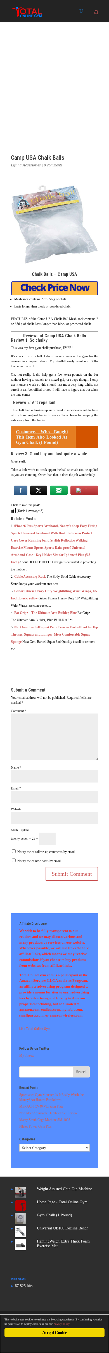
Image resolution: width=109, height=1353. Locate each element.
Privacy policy (61, 1323)
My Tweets (26, 1055)
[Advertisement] (54, 79)
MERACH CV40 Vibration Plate (41, 1106)
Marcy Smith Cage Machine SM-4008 (44, 1120)
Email (16, 788)
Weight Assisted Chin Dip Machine (64, 1189)
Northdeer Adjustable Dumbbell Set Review (48, 1113)
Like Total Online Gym (34, 1029)
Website (16, 809)
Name (16, 767)
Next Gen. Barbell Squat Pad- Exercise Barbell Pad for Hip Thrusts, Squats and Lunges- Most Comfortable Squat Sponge (54, 634)
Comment (18, 711)
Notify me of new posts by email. (39, 861)
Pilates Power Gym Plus (35, 1126)
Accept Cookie (54, 1332)
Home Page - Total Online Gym (62, 1202)
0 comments (53, 165)
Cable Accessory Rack (30, 577)
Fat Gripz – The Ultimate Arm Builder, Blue (45, 613)
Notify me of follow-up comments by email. (46, 852)
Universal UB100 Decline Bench (62, 1228)
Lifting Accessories (26, 165)
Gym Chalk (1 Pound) (54, 1215)
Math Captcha (20, 830)
